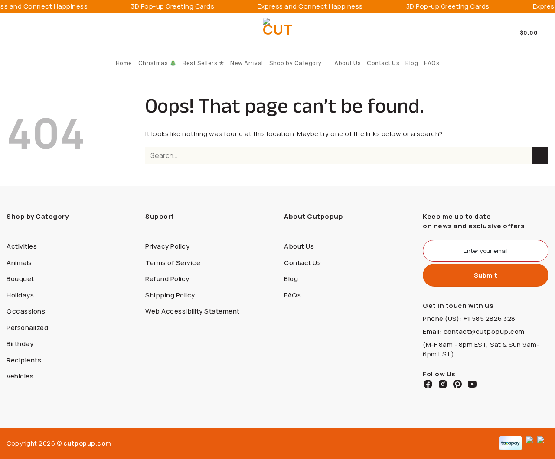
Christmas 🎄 (157, 63)
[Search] (10, 32)
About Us (347, 63)
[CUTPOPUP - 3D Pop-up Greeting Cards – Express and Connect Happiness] (278, 33)
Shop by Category (295, 63)
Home (124, 63)
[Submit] (540, 155)
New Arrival (246, 63)
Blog (411, 63)
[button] (534, 32)
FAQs (431, 63)
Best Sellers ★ (203, 63)
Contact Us (383, 63)
